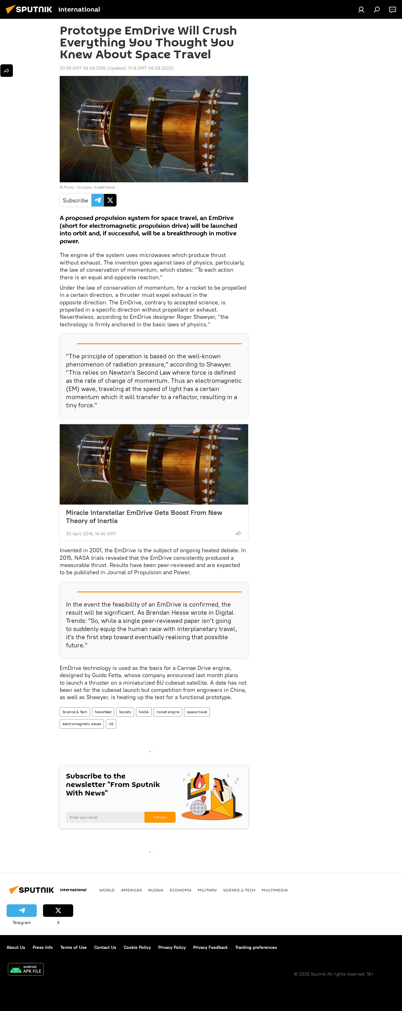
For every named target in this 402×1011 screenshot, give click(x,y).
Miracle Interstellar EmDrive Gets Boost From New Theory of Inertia (144, 516)
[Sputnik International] (30, 15)
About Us (16, 947)
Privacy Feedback (210, 947)
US (111, 723)
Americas (131, 890)
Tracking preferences (256, 947)
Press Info (43, 947)
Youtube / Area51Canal (96, 187)
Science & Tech (74, 711)
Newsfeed (103, 711)
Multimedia (275, 890)
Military (207, 890)
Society (125, 711)
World (107, 890)
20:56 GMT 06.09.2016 (83, 68)
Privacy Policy (172, 947)
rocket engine (167, 711)
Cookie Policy (137, 947)
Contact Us (105, 947)
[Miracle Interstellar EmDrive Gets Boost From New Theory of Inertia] (154, 464)
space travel (197, 711)
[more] (238, 533)
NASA (144, 711)
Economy (180, 890)
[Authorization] (361, 9)
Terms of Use (73, 947)
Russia (155, 890)
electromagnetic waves (81, 723)
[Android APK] (25, 970)
